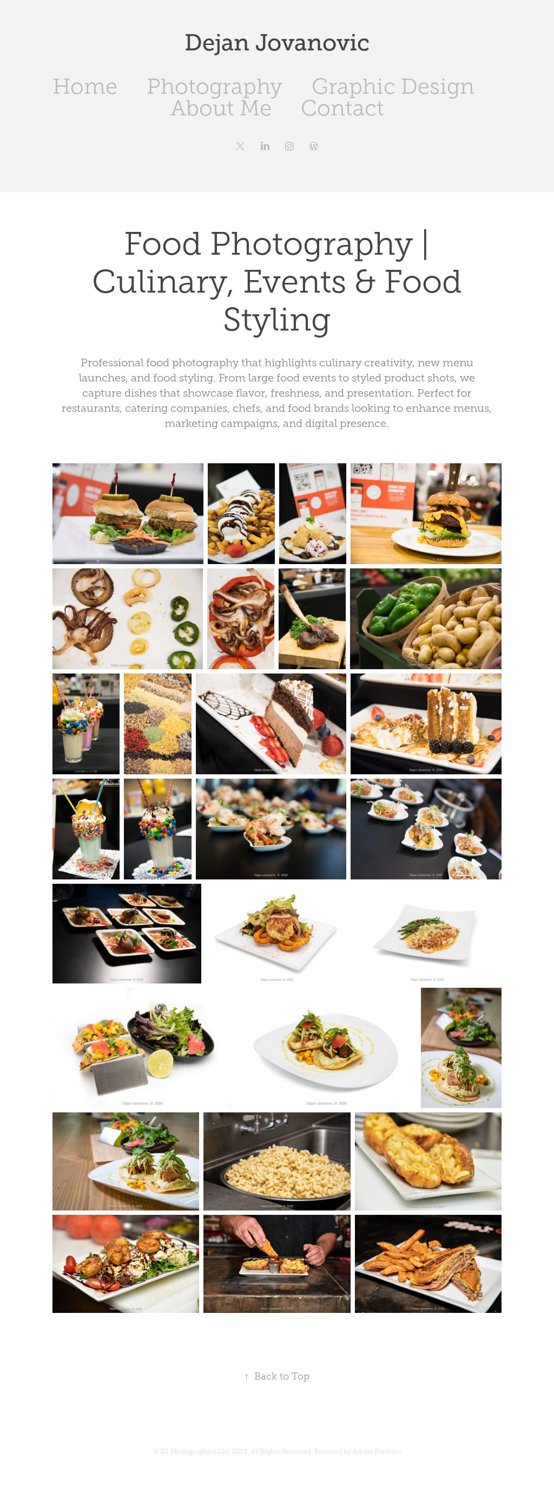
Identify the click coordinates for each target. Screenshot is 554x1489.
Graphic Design (393, 86)
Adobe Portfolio (377, 1451)
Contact (342, 108)
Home (84, 86)
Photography (214, 86)
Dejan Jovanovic (277, 42)
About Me (221, 108)
